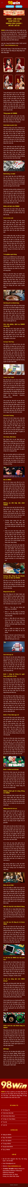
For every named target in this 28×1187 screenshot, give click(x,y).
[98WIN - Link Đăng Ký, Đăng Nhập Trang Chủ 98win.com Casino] (14, 2)
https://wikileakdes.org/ (14, 1166)
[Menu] (2, 2)
